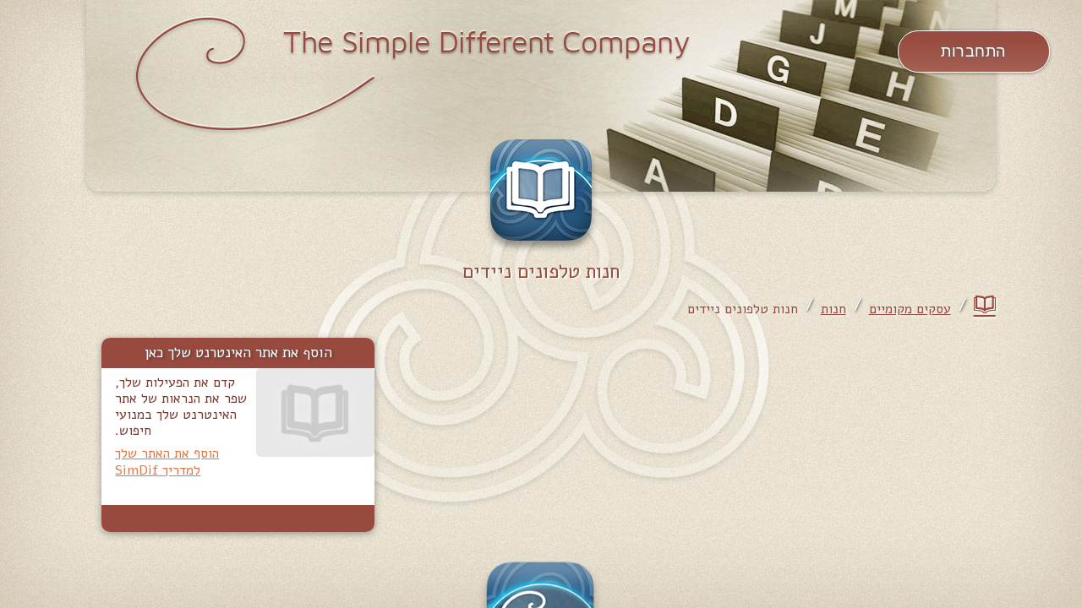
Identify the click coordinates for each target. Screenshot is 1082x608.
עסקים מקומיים (910, 309)
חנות (833, 309)
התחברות (973, 51)
